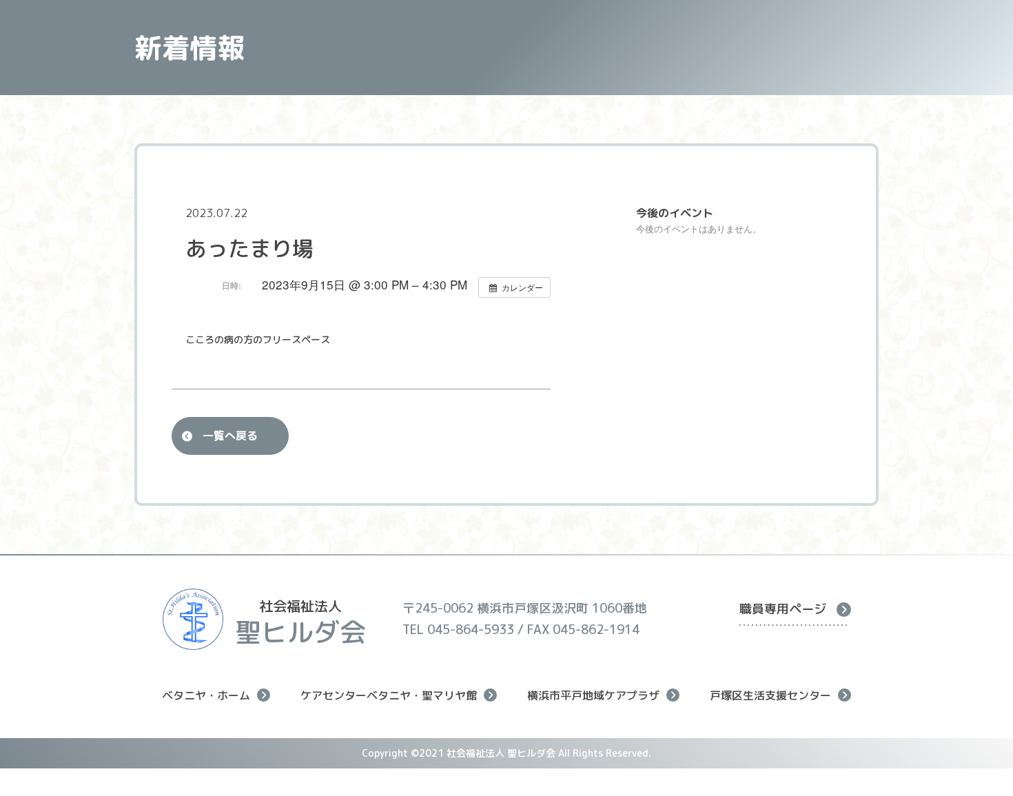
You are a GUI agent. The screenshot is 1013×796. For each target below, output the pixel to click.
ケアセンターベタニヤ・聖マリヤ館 (388, 695)
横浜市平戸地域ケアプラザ (593, 695)
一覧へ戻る (230, 435)
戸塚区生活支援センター (770, 695)
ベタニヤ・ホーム (206, 695)
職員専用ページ (782, 609)
